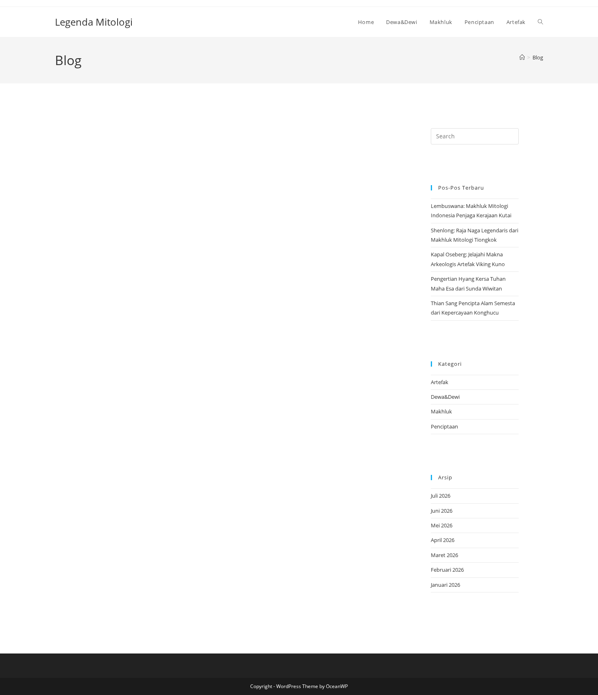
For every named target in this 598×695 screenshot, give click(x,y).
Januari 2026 (445, 584)
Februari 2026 (447, 569)
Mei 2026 (441, 525)
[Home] (522, 57)
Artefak (439, 382)
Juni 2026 (441, 510)
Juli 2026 (440, 495)
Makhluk (441, 411)
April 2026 (442, 540)
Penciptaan (444, 426)
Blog (538, 57)
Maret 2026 (444, 555)
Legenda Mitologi (94, 21)
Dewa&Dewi (445, 396)
